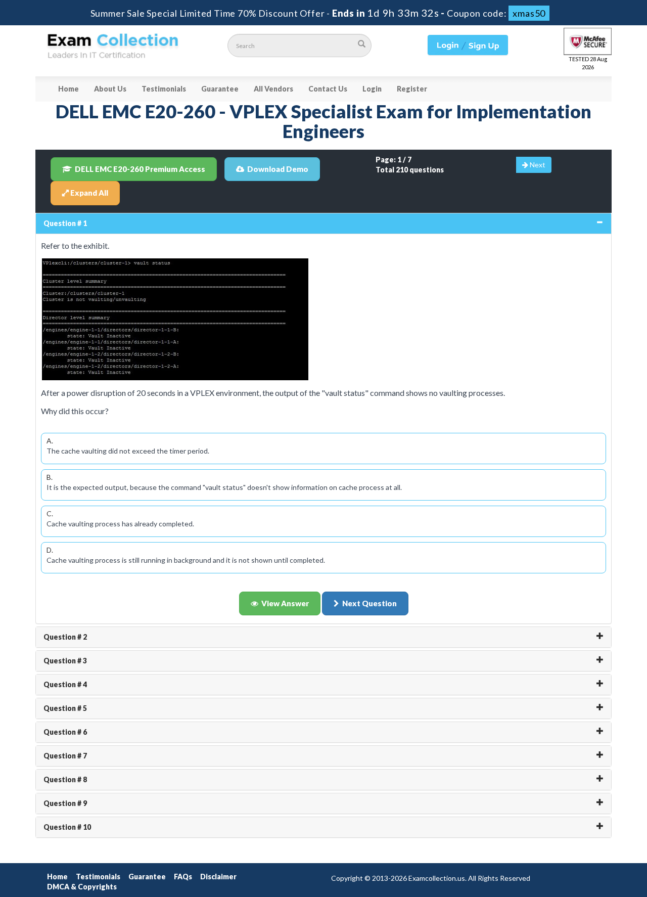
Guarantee (220, 88)
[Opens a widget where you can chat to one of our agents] (577, 839)
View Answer (285, 603)
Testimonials (164, 88)
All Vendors (273, 88)
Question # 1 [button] (65, 223)
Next (536, 164)
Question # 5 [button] (65, 708)
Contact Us (327, 88)
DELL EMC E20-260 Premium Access (140, 168)
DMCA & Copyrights (82, 886)
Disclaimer (218, 876)
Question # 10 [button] (67, 827)
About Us (110, 88)
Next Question (369, 603)
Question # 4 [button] (65, 684)
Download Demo (277, 168)
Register (412, 88)
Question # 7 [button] (65, 755)
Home (68, 88)
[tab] (323, 223)
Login (372, 88)
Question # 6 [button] (65, 732)
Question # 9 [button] (65, 803)
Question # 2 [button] (65, 637)
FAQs (183, 876)
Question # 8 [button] (65, 779)
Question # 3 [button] (65, 660)
